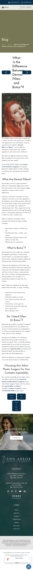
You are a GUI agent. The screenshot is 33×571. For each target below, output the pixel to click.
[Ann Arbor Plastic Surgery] (25, 7)
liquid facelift (15, 349)
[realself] (25, 491)
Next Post (21, 396)
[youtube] (20, 491)
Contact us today (15, 388)
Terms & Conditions (15, 554)
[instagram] (8, 491)
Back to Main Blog (16, 406)
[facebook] (11, 491)
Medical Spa (16, 519)
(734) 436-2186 (8, 390)
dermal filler (9, 386)
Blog (9, 44)
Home (4, 44)
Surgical (16, 516)
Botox (11, 147)
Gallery (16, 522)
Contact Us (16, 438)
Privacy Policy (24, 554)
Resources (17, 525)
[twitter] (16, 491)
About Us (16, 513)
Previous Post (12, 396)
